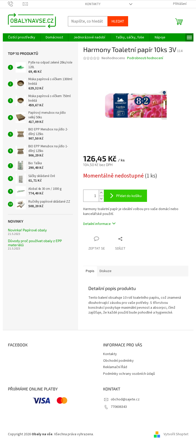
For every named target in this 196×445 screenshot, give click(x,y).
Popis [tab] (90, 271)
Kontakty (93, 4)
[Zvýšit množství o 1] (101, 193)
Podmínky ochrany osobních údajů (129, 373)
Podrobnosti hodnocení (145, 58)
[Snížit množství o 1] (101, 199)
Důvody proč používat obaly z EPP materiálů (35, 243)
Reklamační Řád (115, 367)
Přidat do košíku (129, 195)
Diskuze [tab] (106, 271)
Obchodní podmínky (118, 360)
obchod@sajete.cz (125, 399)
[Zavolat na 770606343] (15, 4)
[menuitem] (21, 37)
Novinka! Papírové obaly (27, 230)
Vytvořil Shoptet (176, 434)
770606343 (119, 406)
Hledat (118, 21)
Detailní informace (97, 223)
